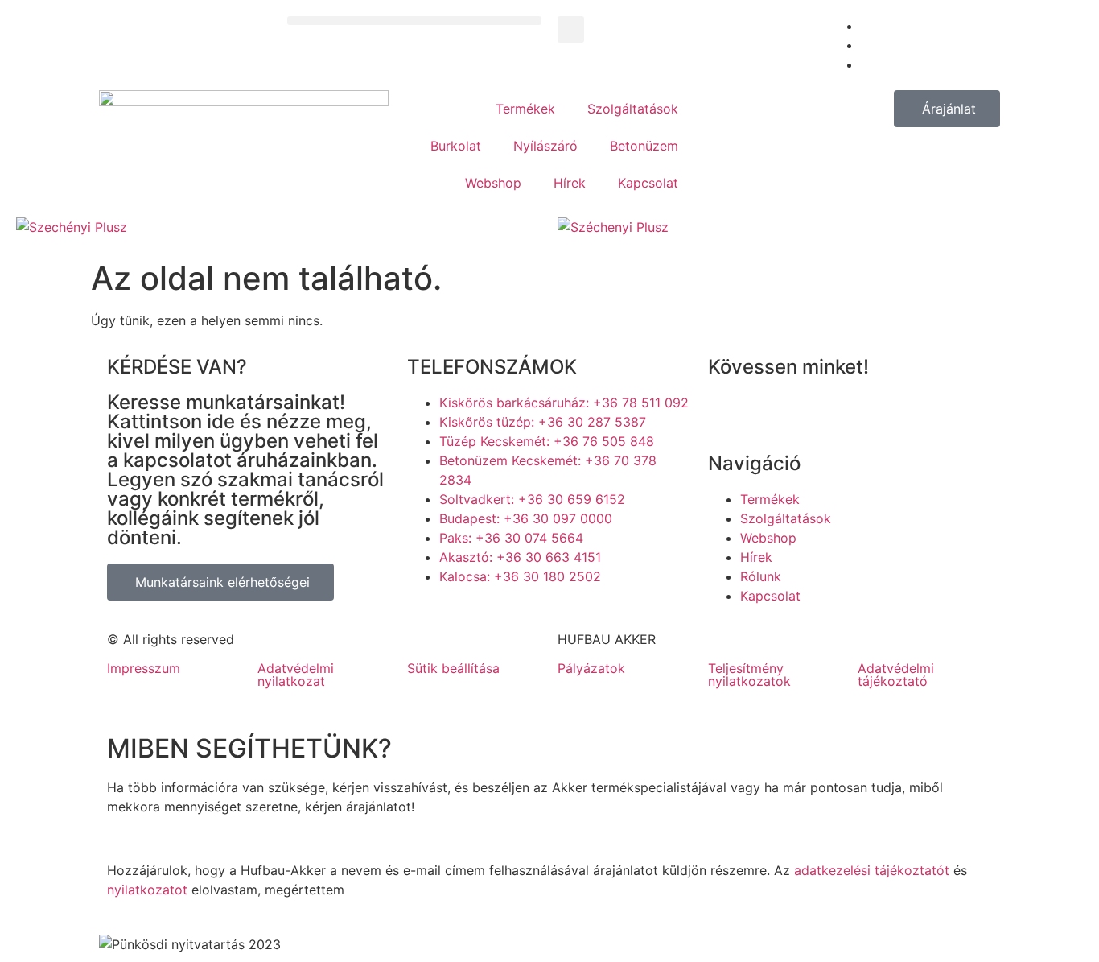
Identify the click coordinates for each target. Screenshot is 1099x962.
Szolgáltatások (632, 109)
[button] (414, 20)
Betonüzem (644, 146)
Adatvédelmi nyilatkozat (295, 674)
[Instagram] (816, 413)
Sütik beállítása (453, 668)
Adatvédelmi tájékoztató (896, 674)
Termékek (525, 109)
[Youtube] (772, 413)
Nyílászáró (545, 146)
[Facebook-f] (728, 413)
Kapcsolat (648, 183)
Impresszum (143, 668)
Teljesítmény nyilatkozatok (749, 674)
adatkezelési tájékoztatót (871, 870)
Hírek (570, 183)
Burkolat (455, 146)
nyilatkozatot (147, 889)
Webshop (493, 183)
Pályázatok (591, 668)
